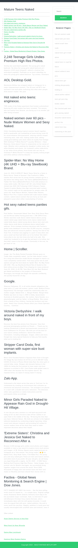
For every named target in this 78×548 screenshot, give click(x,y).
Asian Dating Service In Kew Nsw (16, 518)
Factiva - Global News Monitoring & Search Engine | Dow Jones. (24, 51)
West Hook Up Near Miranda (14, 525)
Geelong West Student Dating (15, 539)
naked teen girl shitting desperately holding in (62, 85)
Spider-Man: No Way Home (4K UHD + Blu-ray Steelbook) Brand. (25, 27)
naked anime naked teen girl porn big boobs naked (62, 99)
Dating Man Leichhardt (12, 532)
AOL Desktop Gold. (10, 21)
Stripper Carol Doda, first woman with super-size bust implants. (24, 38)
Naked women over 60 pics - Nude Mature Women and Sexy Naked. (26, 25)
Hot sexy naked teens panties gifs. (15, 30)
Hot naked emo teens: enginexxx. (14, 23)
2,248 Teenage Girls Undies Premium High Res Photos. (22, 19)
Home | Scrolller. (9, 32)
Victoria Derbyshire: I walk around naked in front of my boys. (23, 36)
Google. (6, 34)
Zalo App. (7, 40)
